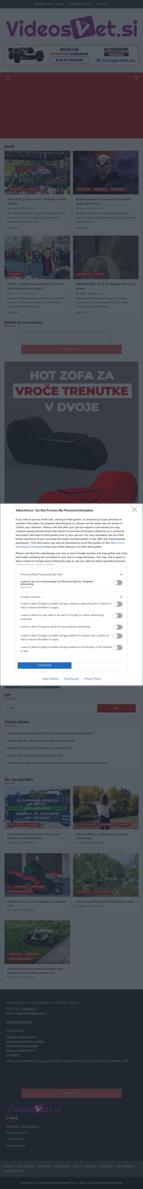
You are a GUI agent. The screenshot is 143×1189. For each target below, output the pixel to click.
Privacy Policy (93, 678)
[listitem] (71, 574)
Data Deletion (50, 678)
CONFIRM (45, 665)
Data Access (71, 678)
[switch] (118, 582)
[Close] (135, 510)
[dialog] (71, 594)
